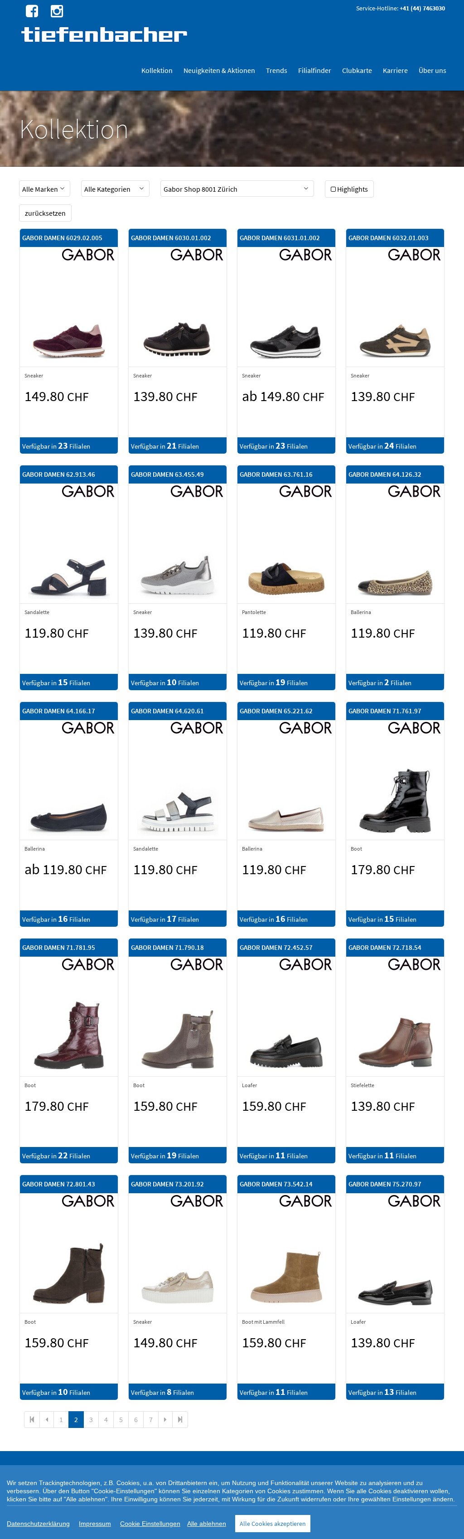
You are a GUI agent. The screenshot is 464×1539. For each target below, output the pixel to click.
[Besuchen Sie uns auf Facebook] (31, 10)
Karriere (395, 70)
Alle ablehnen (206, 1523)
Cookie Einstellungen (150, 1523)
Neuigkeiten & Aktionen (219, 70)
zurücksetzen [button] (45, 213)
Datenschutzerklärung (38, 1523)
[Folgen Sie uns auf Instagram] (56, 10)
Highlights (352, 189)
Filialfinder (314, 70)
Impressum (95, 1523)
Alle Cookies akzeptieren (273, 1524)
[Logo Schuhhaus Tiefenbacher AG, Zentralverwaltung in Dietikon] (105, 34)
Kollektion (157, 70)
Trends (276, 70)
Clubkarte (357, 70)
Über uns (432, 70)
